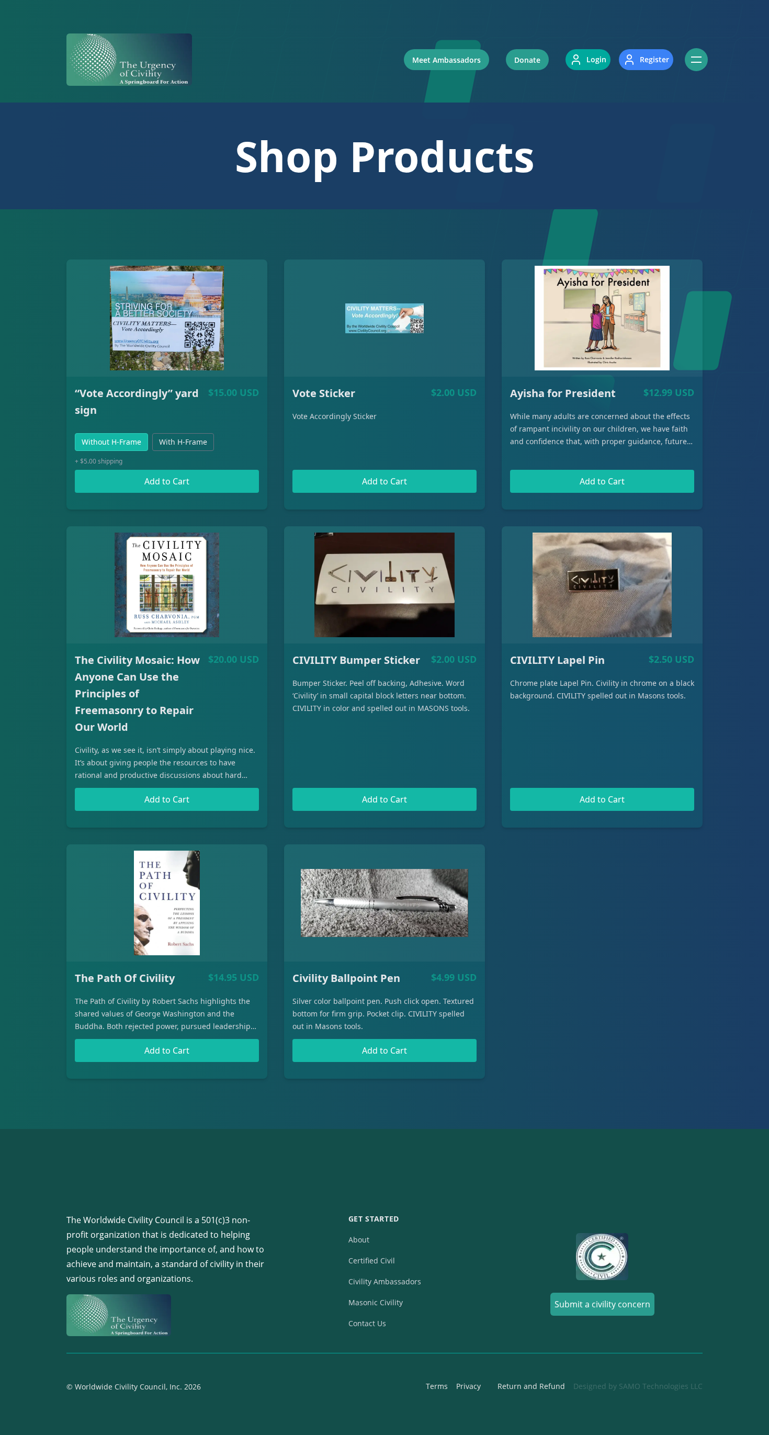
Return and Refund (531, 1386)
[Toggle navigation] (696, 59)
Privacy (468, 1386)
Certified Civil (371, 1260)
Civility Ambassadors (384, 1281)
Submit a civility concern (602, 1304)
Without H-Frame (111, 442)
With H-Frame (183, 442)
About (358, 1240)
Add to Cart (166, 481)
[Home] (129, 59)
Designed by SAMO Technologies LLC (638, 1386)
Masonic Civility (375, 1302)
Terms (437, 1386)
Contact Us (367, 1323)
